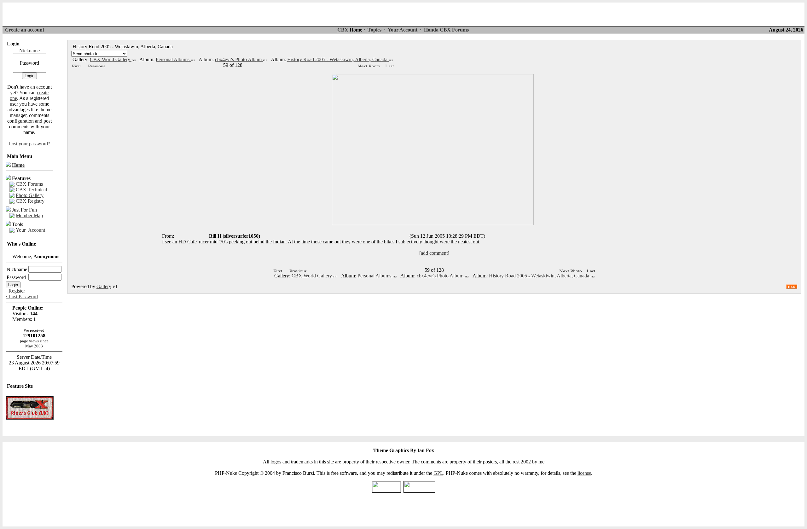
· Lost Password (22, 296)
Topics (374, 29)
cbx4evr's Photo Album (239, 59)
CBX (342, 29)
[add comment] (434, 253)
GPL (438, 473)
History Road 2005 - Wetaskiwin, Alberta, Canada (338, 59)
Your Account (402, 29)
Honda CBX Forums (446, 29)
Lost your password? (29, 143)
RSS (792, 286)
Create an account (24, 29)
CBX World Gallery (110, 59)
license (584, 473)
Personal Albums (173, 59)
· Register (15, 291)
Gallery (103, 286)
